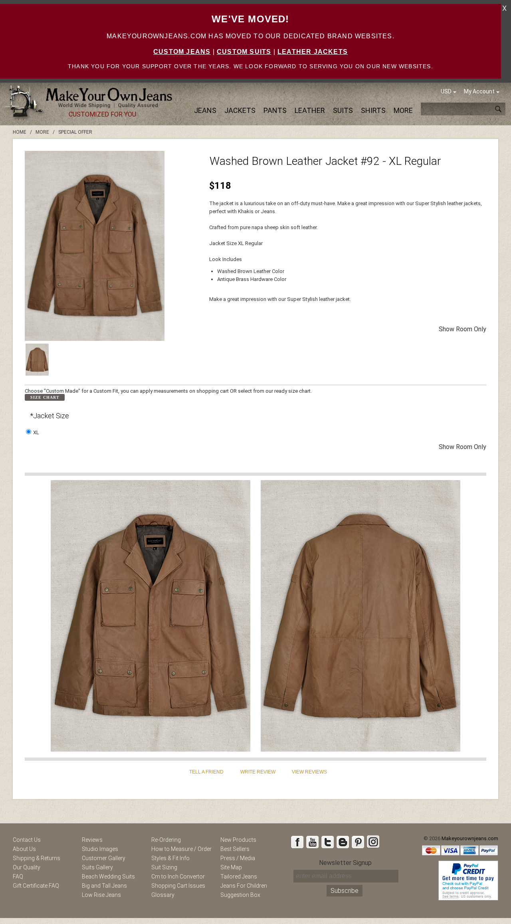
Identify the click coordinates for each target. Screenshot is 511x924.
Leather (310, 110)
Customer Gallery (103, 858)
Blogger (342, 841)
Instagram (372, 841)
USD (446, 91)
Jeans (205, 110)
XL (36, 432)
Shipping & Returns (36, 858)
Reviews (92, 840)
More (403, 110)
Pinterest (357, 841)
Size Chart (44, 397)
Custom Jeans (181, 51)
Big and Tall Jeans (104, 885)
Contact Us (27, 840)
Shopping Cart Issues (178, 885)
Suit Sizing (164, 867)
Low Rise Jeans (101, 895)
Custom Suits (244, 51)
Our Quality (26, 867)
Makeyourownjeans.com (470, 838)
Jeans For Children (243, 885)
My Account (479, 91)
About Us (24, 849)
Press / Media (237, 858)
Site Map (231, 867)
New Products (238, 840)
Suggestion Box (240, 895)
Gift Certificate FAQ (36, 885)
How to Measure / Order (181, 849)
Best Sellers (235, 849)
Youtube (312, 841)
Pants (275, 110)
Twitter (327, 841)
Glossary (162, 895)
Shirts (373, 110)
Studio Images (100, 849)
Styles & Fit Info (170, 858)
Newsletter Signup (345, 863)
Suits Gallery (97, 867)
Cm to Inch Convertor (178, 876)
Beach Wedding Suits (108, 876)
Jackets (240, 110)
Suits (343, 110)
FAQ (18, 876)
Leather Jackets (312, 51)
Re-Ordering (166, 840)
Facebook (297, 841)
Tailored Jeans (238, 876)
